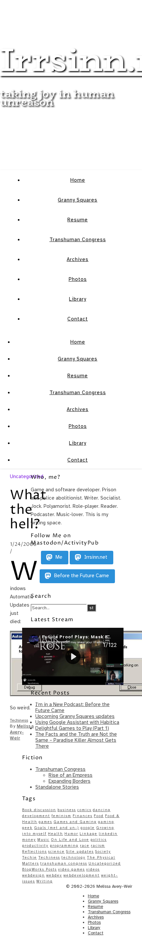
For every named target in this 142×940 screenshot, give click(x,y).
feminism (61, 816)
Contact (77, 319)
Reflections (34, 851)
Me (58, 557)
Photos (78, 279)
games (45, 822)
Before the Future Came (81, 576)
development (36, 816)
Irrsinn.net (95, 557)
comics (84, 810)
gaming (106, 822)
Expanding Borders (69, 781)
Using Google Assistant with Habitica (77, 722)
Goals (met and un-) (56, 828)
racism (98, 846)
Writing (44, 881)
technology (73, 857)
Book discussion (39, 810)
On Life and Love (70, 840)
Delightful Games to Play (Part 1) (72, 728)
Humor (71, 834)
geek (27, 828)
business (66, 810)
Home (77, 180)
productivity (35, 846)
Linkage (88, 834)
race (84, 846)
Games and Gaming (75, 822)
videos (93, 869)
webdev (54, 875)
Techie (29, 857)
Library (77, 299)
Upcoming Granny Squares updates (75, 716)
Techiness (19, 720)
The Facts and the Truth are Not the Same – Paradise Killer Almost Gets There (76, 740)
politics (98, 840)
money (29, 840)
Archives (78, 259)
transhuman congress (63, 863)
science (56, 851)
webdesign (33, 875)
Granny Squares (77, 200)
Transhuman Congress (78, 240)
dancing (102, 810)
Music (43, 840)
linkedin (108, 834)
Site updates (80, 851)
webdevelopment (81, 875)
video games (71, 869)
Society (103, 851)
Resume (77, 220)
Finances (82, 816)
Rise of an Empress (70, 775)
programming (64, 846)
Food (99, 816)
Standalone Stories (57, 787)
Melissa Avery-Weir (22, 732)
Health (55, 834)
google (88, 828)
